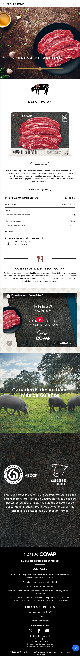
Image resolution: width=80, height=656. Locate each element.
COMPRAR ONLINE (40, 173)
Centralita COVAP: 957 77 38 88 (40, 604)
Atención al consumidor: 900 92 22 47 (40, 608)
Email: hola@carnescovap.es (40, 613)
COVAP (40, 643)
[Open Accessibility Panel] (75, 648)
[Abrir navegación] (74, 4)
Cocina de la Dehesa (40, 647)
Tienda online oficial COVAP (40, 638)
